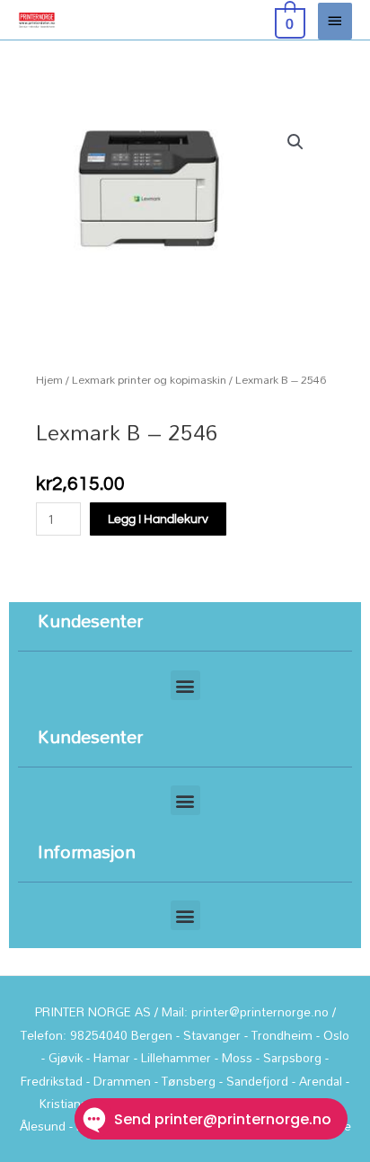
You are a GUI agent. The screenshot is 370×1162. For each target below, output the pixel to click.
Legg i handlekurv (158, 519)
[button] (295, 142)
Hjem (49, 379)
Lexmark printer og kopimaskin (149, 379)
